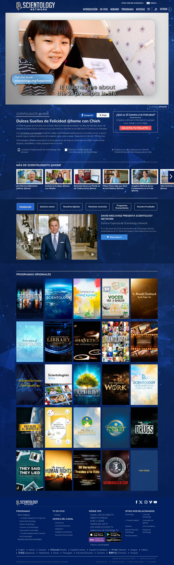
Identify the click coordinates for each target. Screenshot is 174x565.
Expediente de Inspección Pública (124, 558)
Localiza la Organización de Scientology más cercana (41, 150)
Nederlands (44, 552)
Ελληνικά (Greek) (58, 549)
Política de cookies (117, 562)
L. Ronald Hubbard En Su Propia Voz (33, 518)
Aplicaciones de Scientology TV (104, 530)
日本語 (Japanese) (26, 552)
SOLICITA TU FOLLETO (135, 127)
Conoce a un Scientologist (29, 527)
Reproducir (116, 237)
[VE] (29, 341)
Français (134, 552)
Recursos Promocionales (64, 535)
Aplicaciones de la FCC (148, 558)
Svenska (101, 552)
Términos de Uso (101, 562)
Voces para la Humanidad (29, 530)
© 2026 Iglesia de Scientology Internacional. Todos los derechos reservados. (42, 562)
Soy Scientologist (26, 536)
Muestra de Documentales (30, 539)
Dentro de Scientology (28, 521)
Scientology (129, 514)
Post (104, 115)
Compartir (88, 115)
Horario (57, 515)
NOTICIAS (140, 9)
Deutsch (42, 549)
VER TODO (144, 470)
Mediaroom (59, 529)
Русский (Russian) (84, 552)
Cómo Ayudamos (149, 526)
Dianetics (128, 526)
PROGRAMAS (127, 9)
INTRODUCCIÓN (90, 9)
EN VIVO (104, 9)
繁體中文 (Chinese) (117, 552)
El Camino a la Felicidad (30, 133)
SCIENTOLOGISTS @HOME (32, 113)
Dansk (32, 549)
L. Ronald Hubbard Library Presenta (32, 533)
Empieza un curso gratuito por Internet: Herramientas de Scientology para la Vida (133, 150)
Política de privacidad (136, 562)
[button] (3, 176)
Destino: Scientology (27, 524)
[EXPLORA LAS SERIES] (29, 298)
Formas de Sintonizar (62, 526)
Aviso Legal (152, 562)
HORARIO (114, 9)
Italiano (144, 549)
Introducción (59, 523)
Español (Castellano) (98, 549)
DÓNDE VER (95, 511)
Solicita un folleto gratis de (82, 150)
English (21, 549)
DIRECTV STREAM (99, 518)
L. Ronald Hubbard (132, 520)
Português (67, 552)
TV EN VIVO (59, 511)
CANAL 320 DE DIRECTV (102, 515)
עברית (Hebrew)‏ (119, 549)
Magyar (133, 549)
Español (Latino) (78, 549)
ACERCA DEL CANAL (63, 519)
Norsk (56, 552)
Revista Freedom (131, 536)
